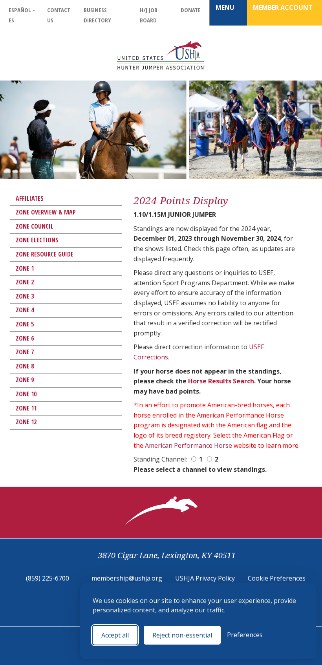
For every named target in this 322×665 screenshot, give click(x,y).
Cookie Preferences (277, 578)
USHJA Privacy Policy (205, 578)
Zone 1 (25, 268)
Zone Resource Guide (44, 254)
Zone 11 (26, 408)
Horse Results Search (221, 381)
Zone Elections (37, 240)
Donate (191, 10)
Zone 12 (26, 422)
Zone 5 (25, 324)
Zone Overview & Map (46, 212)
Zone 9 (25, 380)
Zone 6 (25, 338)
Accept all (115, 635)
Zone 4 (25, 310)
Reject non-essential (182, 635)
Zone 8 (25, 366)
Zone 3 (25, 296)
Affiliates (30, 198)
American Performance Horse (188, 445)
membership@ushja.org (126, 578)
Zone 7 (25, 352)
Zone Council (34, 226)
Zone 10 (26, 394)
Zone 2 (25, 282)
